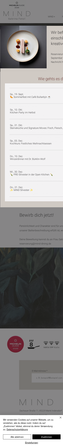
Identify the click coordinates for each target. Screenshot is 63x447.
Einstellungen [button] (31, 442)
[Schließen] (58, 419)
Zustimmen (46, 436)
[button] (30, 97)
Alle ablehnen (17, 436)
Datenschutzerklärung (17, 429)
